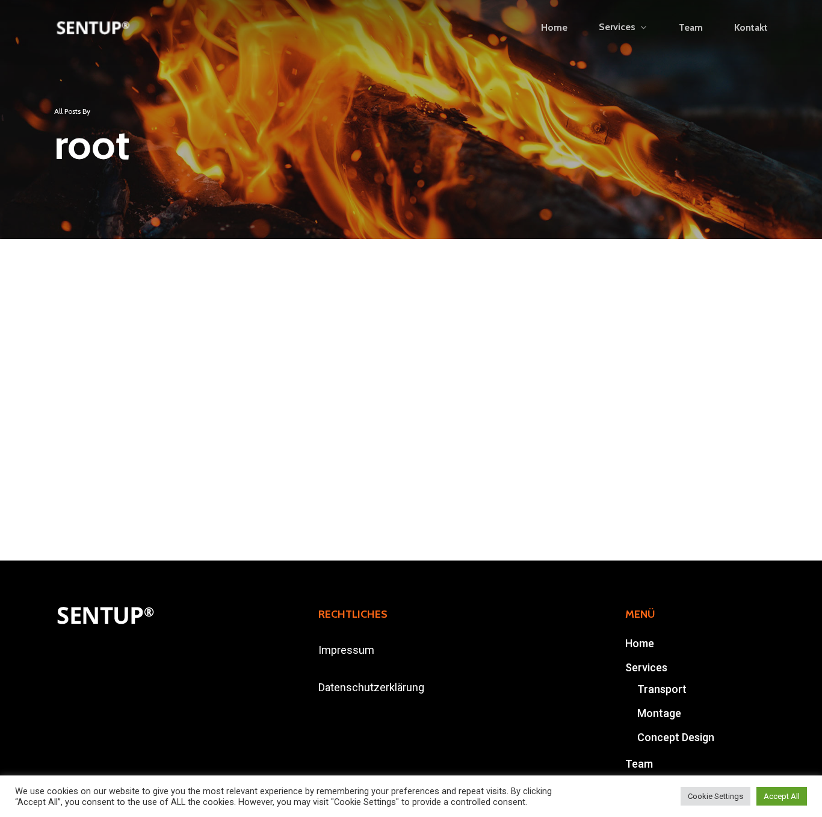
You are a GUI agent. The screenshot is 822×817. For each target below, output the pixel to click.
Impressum (346, 650)
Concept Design (675, 737)
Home (639, 643)
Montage (659, 713)
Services (646, 667)
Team (639, 763)
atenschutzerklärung (374, 687)
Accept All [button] (782, 796)
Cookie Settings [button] (715, 796)
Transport (662, 689)
